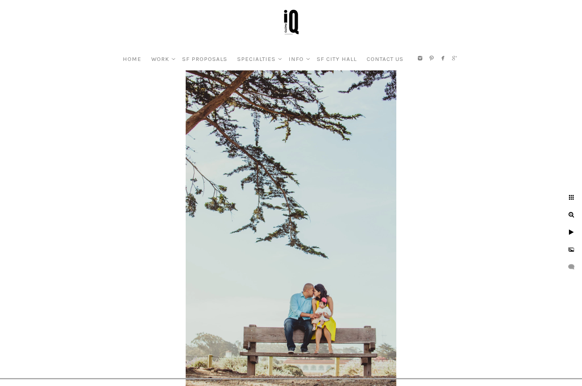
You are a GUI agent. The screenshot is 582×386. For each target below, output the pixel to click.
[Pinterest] (431, 58)
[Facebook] (443, 58)
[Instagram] (420, 58)
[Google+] (454, 58)
